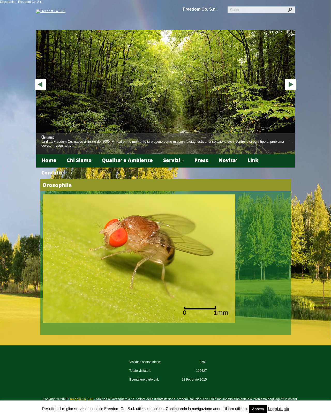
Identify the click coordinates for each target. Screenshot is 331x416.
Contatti (52, 172)
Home (48, 160)
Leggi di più (278, 408)
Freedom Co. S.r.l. (200, 9)
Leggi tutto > (65, 145)
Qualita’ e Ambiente (127, 160)
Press (201, 160)
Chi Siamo (79, 160)
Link (253, 160)
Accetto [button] (258, 409)
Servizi (173, 160)
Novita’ (228, 160)
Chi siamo (47, 137)
